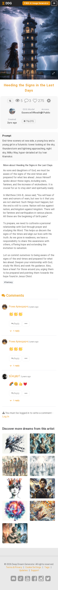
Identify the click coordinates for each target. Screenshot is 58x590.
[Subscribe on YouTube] (27, 578)
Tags (46, 567)
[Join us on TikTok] (20, 578)
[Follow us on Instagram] (41, 578)
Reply (16, 323)
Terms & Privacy (14, 567)
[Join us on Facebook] (34, 578)
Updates (23, 570)
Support (35, 570)
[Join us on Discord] (13, 578)
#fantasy (8, 282)
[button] (15, 330)
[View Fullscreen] (53, 73)
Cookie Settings (33, 567)
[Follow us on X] (48, 578)
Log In (5, 416)
